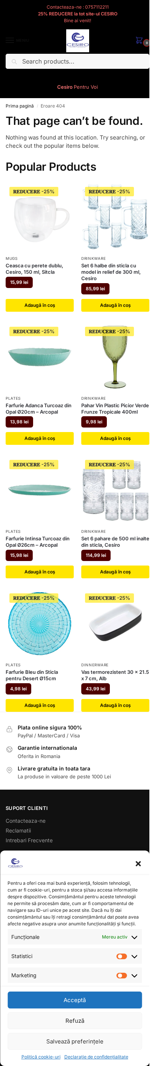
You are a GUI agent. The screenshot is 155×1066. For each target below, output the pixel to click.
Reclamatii (18, 830)
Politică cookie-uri (41, 1057)
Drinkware (93, 258)
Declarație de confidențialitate (96, 1057)
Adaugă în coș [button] (39, 305)
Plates (13, 398)
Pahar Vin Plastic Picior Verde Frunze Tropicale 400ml (115, 408)
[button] (138, 863)
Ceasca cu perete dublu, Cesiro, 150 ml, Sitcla (34, 268)
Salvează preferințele (74, 1041)
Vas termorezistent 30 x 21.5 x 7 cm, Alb (115, 675)
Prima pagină (20, 106)
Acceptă (75, 1000)
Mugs (12, 258)
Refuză (74, 1020)
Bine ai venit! (77, 20)
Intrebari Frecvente (29, 840)
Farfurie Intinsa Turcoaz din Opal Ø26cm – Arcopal (38, 541)
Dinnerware (95, 665)
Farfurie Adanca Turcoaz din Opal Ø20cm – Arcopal (38, 408)
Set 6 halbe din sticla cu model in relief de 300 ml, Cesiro (111, 271)
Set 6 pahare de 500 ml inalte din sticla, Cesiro (115, 541)
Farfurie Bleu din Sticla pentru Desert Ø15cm (32, 675)
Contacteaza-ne (26, 820)
